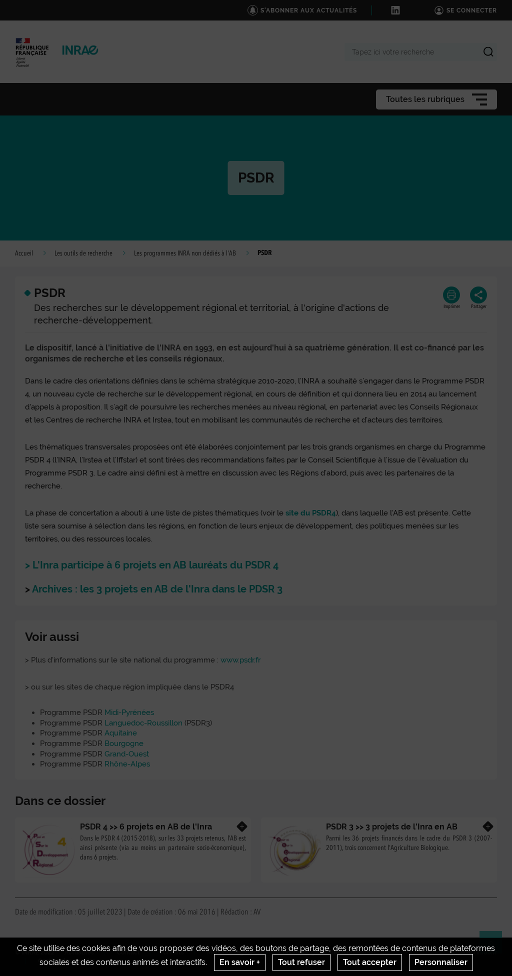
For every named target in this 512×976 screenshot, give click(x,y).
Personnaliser (441, 962)
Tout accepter (369, 962)
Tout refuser (301, 962)
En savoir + (240, 962)
